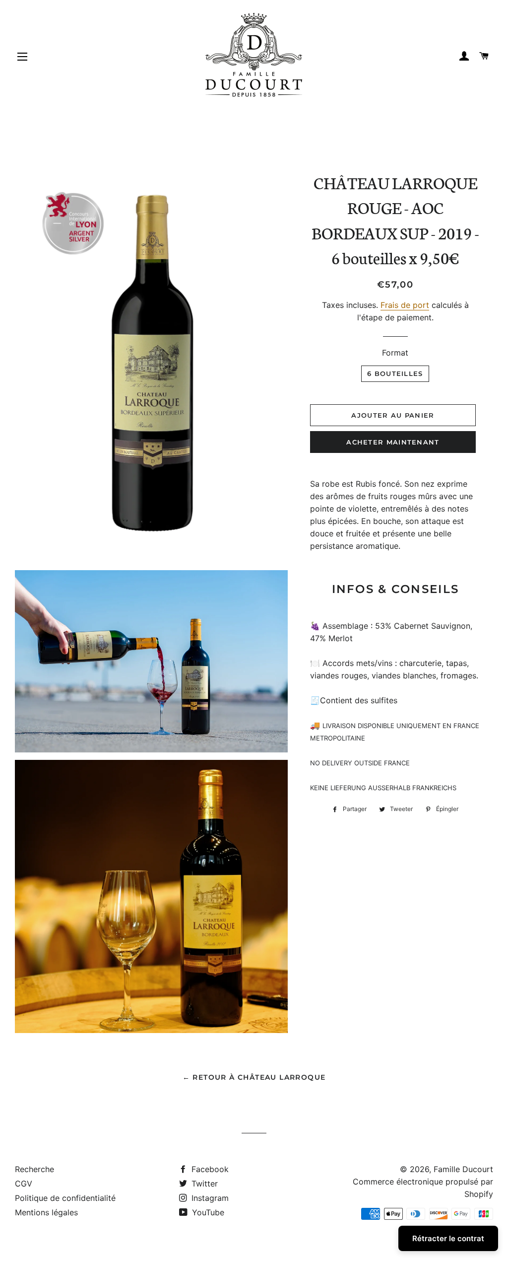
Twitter (203, 1183)
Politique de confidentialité (65, 1198)
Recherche (34, 1169)
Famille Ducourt (463, 1169)
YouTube (207, 1212)
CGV (23, 1183)
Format (395, 353)
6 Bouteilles (395, 373)
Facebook (209, 1169)
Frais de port (405, 305)
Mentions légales (46, 1212)
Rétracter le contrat (448, 1238)
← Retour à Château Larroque (254, 1077)
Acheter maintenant (392, 442)
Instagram (209, 1198)
